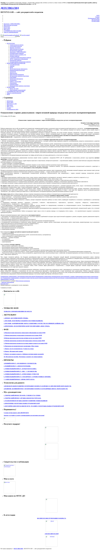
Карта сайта (7, 28)
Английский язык (15, 64)
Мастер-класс (13, 73)
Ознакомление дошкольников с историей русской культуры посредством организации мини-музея (29, 278)
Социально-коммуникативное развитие (20, 57)
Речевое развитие (14, 56)
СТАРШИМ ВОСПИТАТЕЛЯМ (12, 31)
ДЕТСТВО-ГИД (10, 8)
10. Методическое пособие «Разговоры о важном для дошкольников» (23, 356)
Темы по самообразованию (11, 32)
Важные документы (15, 47)
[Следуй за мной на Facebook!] (11, 35)
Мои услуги (10, 106)
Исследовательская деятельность (18, 69)
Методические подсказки (10, 25)
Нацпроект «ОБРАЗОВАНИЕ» (12, 23)
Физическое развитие (15, 60)
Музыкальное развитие (16, 50)
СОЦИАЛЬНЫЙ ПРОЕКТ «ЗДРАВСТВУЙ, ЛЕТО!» (20, 379)
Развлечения (13, 83)
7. (4, 379)
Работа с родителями (15, 81)
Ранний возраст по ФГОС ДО (18, 54)
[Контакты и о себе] (9, 305)
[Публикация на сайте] (9, 475)
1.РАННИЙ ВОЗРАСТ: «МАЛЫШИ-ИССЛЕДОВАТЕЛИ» (20, 363)
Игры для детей (14, 88)
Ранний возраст (14, 84)
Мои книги (7, 29)
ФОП (97, 15)
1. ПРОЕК (6, 318)
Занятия (12, 66)
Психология (13, 80)
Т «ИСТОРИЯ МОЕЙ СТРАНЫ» (18, 318)
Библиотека (7, 26)
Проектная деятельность (16, 78)
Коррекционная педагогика (17, 70)
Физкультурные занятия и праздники (20, 85)
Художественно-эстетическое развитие (20, 61)
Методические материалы (17, 74)
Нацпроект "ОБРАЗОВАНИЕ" (18, 52)
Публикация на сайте (93, 18)
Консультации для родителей (17, 90)
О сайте (9, 108)
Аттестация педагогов (16, 46)
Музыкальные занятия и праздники (19, 76)
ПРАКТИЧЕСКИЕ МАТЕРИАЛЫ (16, 63)
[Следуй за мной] (25, 35)
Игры (11, 67)
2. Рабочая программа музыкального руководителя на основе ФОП (23, 335)
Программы (13, 77)
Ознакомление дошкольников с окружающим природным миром (18, 276)
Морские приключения (8, 282)
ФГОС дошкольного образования (19, 59)
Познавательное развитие (17, 53)
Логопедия (13, 71)
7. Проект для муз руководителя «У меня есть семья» (19, 348)
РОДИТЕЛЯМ (95, 21)
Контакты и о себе (12, 103)
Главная (97, 17)
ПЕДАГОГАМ (95, 19)
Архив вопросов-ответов (16, 45)
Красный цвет (4, 283)
